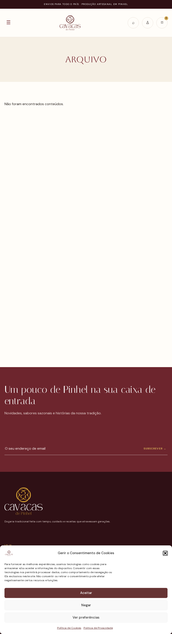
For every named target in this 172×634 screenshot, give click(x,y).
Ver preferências (86, 617)
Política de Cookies (69, 628)
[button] (165, 553)
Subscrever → (155, 448)
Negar (86, 605)
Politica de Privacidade (98, 628)
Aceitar (86, 593)
